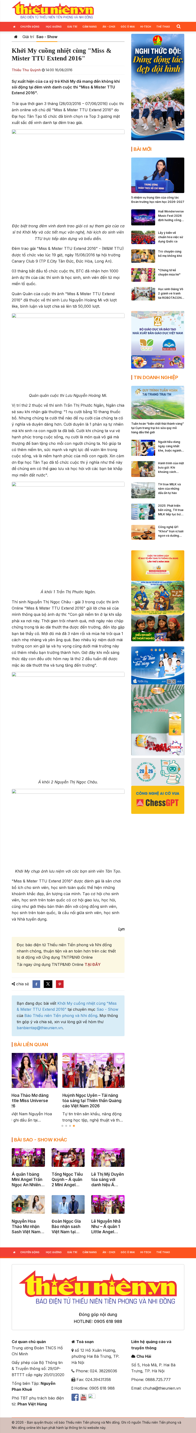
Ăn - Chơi (109, 26)
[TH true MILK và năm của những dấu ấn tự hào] (143, 489)
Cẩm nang (89, 26)
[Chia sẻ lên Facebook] (36, 984)
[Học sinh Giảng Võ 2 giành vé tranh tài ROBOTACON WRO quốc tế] (143, 293)
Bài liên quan (31, 1044)
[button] (178, 26)
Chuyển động (29, 26)
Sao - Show (46, 36)
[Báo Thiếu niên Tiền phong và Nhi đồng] (53, 10)
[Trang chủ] (16, 36)
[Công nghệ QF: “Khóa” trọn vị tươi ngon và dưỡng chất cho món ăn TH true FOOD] (143, 531)
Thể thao (163, 26)
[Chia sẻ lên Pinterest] (60, 984)
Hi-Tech (145, 26)
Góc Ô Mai (128, 26)
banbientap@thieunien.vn (40, 1027)
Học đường (54, 26)
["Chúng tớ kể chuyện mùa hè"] (143, 274)
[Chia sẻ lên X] (48, 984)
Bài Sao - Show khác (40, 1140)
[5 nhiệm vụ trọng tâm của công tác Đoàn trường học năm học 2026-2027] (157, 174)
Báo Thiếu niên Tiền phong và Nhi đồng (60, 1015)
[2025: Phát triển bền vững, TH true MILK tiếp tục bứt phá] (143, 511)
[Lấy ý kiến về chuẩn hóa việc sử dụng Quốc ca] (143, 237)
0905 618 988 (108, 1321)
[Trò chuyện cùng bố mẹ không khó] (143, 255)
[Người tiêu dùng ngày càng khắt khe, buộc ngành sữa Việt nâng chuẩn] (143, 447)
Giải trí (72, 26)
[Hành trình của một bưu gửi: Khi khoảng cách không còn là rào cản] (143, 468)
